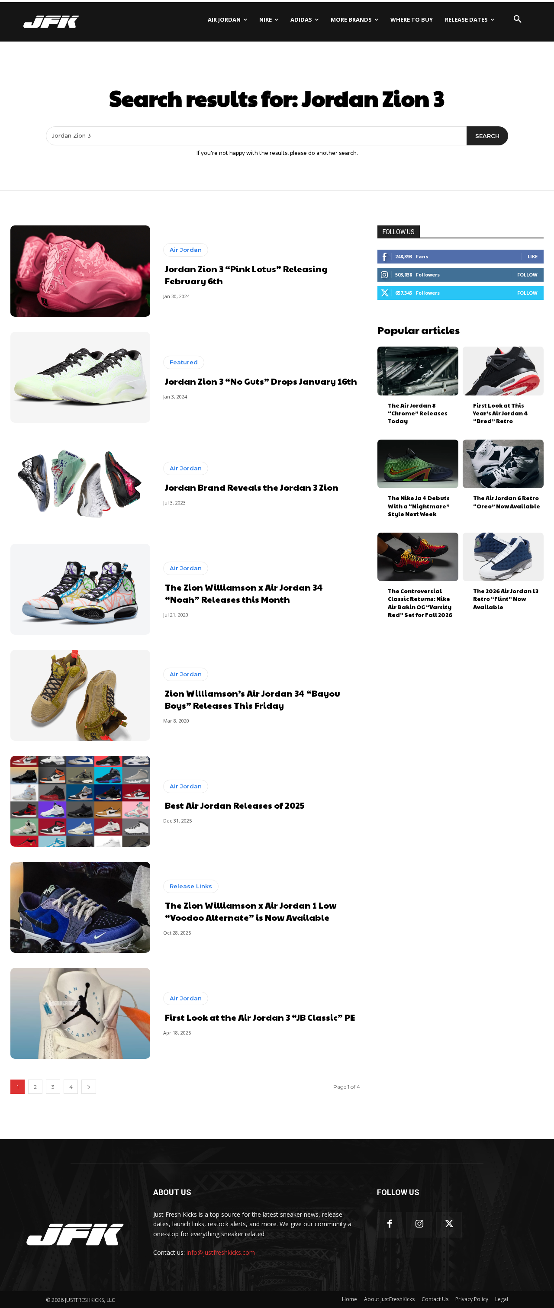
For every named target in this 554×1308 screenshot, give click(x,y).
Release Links (191, 886)
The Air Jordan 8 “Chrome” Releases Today (418, 413)
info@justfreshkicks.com (221, 1252)
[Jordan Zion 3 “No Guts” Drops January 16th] (80, 377)
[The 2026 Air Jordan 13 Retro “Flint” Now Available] (503, 557)
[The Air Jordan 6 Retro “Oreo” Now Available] (503, 464)
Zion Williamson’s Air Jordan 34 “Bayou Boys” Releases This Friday (252, 699)
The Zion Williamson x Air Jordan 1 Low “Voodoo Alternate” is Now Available (250, 911)
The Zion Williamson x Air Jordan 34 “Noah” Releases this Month (244, 593)
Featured (184, 362)
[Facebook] (390, 1224)
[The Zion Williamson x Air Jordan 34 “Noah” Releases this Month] (80, 589)
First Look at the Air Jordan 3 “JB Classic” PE (260, 1017)
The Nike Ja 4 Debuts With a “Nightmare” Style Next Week (419, 505)
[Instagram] (419, 1224)
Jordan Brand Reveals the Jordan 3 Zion (251, 487)
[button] (517, 19)
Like (533, 256)
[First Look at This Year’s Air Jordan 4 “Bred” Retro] (503, 371)
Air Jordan (186, 249)
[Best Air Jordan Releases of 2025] (80, 801)
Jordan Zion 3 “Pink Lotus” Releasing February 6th (246, 275)
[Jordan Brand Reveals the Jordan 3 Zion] (80, 483)
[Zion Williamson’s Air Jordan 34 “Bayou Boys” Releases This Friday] (80, 695)
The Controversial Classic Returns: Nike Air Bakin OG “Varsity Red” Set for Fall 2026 (420, 603)
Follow (527, 274)
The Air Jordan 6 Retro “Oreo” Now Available (506, 502)
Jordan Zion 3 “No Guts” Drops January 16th (261, 381)
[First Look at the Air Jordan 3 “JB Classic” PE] (80, 1013)
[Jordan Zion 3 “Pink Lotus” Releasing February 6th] (80, 270)
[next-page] (88, 1087)
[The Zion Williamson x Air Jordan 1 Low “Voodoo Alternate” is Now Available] (80, 907)
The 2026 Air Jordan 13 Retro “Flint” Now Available (505, 599)
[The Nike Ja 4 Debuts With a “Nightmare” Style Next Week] (417, 464)
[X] (449, 1224)
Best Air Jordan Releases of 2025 (234, 805)
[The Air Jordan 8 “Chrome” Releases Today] (417, 371)
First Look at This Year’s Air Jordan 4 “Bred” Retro (500, 413)
